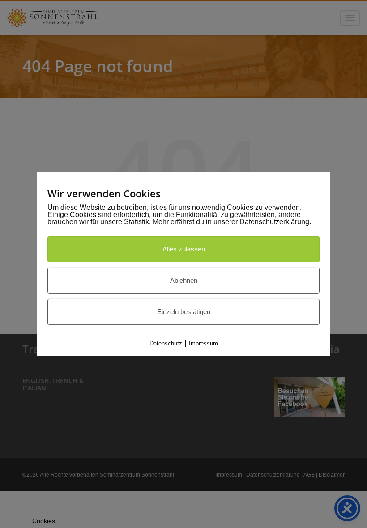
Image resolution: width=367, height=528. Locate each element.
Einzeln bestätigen (183, 311)
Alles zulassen (183, 249)
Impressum (203, 343)
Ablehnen (183, 280)
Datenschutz (165, 343)
